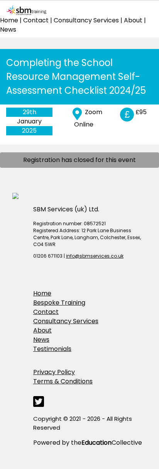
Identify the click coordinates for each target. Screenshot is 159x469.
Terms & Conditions (63, 381)
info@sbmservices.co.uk (94, 256)
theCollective (106, 442)
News (8, 29)
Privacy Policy (54, 372)
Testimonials (52, 348)
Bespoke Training (59, 302)
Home (9, 20)
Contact (36, 20)
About (133, 20)
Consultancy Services (86, 20)
